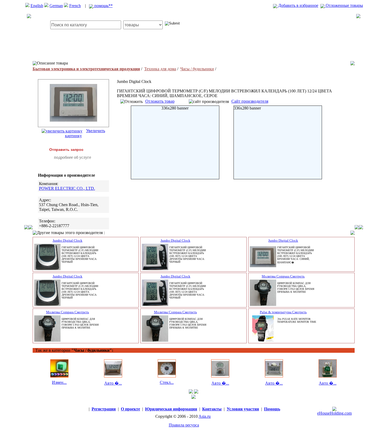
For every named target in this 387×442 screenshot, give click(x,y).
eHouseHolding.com (334, 413)
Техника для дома (160, 69)
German (56, 5)
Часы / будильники (197, 69)
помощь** (103, 5)
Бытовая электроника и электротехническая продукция (86, 69)
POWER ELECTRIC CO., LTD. (67, 188)
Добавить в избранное (297, 5)
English (37, 5)
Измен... (59, 382)
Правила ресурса (184, 425)
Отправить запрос (66, 149)
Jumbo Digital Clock (67, 240)
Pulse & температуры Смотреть (283, 312)
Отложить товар (160, 101)
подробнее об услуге (72, 157)
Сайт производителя (249, 101)
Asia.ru (205, 416)
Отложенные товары (344, 5)
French (75, 5)
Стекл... (167, 382)
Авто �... (113, 383)
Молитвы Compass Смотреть (283, 276)
